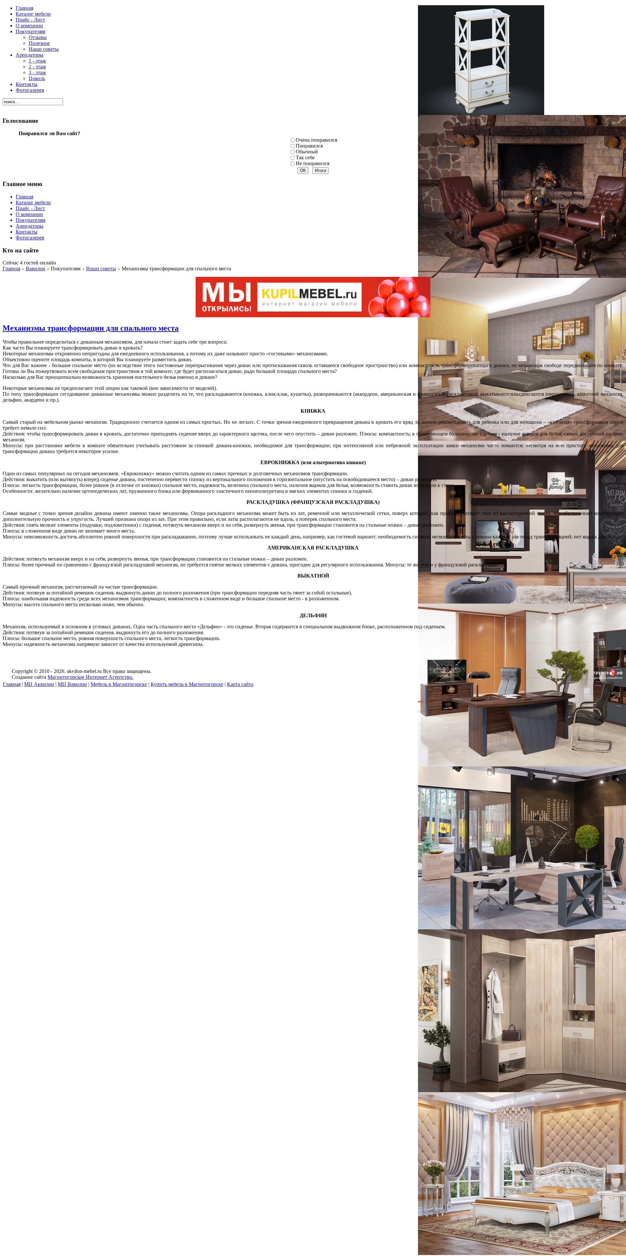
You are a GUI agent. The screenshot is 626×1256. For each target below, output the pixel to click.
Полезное (39, 43)
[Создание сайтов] (608, 677)
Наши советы (44, 49)
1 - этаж (37, 61)
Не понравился (312, 163)
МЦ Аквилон (39, 684)
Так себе (305, 157)
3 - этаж (37, 72)
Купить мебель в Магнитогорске (187, 684)
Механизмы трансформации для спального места (91, 328)
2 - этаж (37, 66)
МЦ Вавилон (72, 684)
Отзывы (38, 37)
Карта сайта (240, 684)
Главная (11, 268)
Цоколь (37, 78)
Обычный (307, 151)
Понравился (309, 146)
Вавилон (35, 268)
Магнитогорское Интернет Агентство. (90, 677)
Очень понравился (316, 140)
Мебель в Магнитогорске (119, 684)
